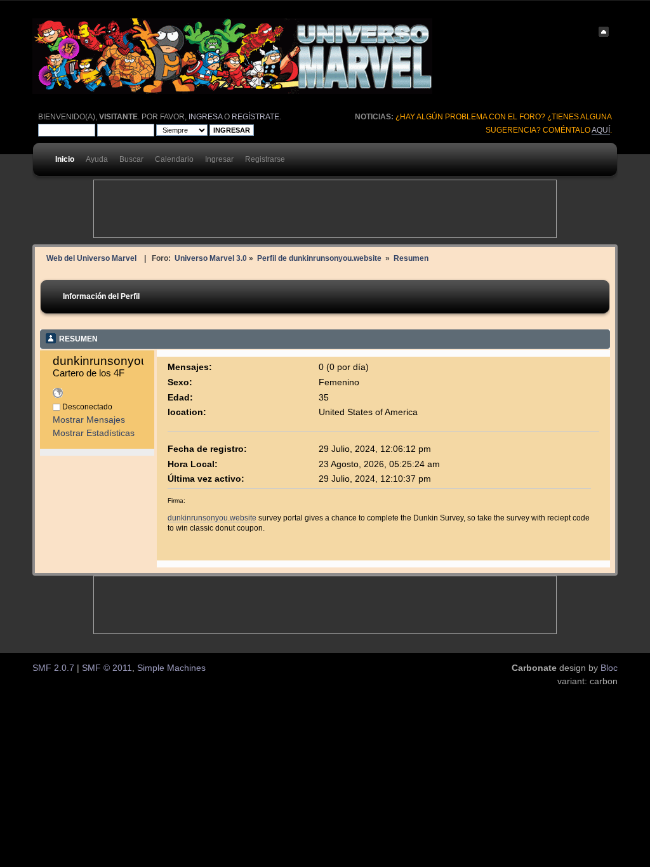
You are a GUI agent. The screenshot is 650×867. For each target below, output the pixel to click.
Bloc (609, 668)
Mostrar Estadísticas (94, 433)
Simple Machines (171, 668)
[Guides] (58, 395)
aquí (601, 130)
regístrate (255, 116)
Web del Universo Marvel (91, 258)
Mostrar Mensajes (89, 420)
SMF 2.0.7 (53, 668)
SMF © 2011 (107, 668)
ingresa (205, 116)
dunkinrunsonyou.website (212, 517)
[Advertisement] (325, 208)
